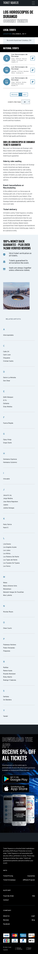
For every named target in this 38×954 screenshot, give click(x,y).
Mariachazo (7, 589)
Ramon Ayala (7, 671)
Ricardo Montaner (9, 674)
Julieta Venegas (8, 508)
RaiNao (5, 667)
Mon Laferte (7, 595)
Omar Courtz (7, 628)
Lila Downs (7, 544)
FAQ (33, 896)
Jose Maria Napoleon (10, 502)
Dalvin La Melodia (9, 378)
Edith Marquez (8, 397)
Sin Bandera (7, 700)
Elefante (6, 404)
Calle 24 (6, 352)
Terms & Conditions (19, 948)
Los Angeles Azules (10, 547)
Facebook (6, 924)
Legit (33, 916)
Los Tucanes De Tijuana (11, 563)
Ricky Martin (7, 677)
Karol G (5, 528)
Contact (6, 900)
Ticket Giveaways (9, 880)
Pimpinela (6, 651)
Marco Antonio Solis (10, 586)
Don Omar (6, 381)
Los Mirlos (6, 554)
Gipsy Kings (7, 440)
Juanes (5, 505)
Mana (5, 583)
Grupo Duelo (7, 443)
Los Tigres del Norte (10, 560)
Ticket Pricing (8, 876)
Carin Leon (7, 355)
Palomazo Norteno (9, 645)
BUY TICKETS (32, 58)
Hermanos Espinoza (10, 459)
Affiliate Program (29, 880)
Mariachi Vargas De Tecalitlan (13, 592)
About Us (6, 916)
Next (25, 95)
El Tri (5, 400)
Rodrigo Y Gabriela (9, 680)
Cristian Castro (8, 361)
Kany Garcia (7, 524)
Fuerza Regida (8, 423)
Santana (6, 697)
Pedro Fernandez (9, 648)
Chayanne (6, 358)
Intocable (6, 479)
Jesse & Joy (7, 495)
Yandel (5, 716)
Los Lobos (6, 550)
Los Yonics (6, 566)
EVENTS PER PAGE (14, 102)
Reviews (6, 920)
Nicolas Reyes (8, 612)
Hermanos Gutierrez (10, 462)
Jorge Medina (8, 498)
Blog (33, 920)
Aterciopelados (8, 335)
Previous (14, 95)
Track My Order (8, 896)
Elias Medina (7, 407)
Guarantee (31, 876)
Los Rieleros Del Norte (11, 557)
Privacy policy (29, 948)
